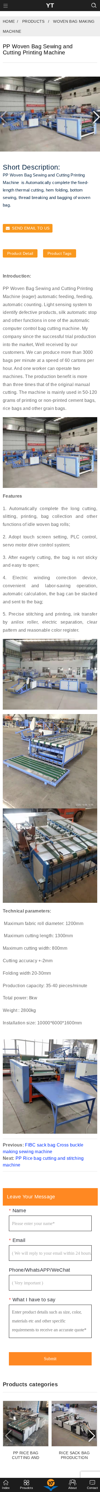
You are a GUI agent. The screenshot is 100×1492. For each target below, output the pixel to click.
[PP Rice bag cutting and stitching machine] (25, 1423)
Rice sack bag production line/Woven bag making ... (74, 1455)
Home (9, 21)
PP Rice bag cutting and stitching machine (25, 1455)
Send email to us (30, 228)
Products (33, 21)
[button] (96, 117)
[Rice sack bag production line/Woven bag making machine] (74, 1423)
